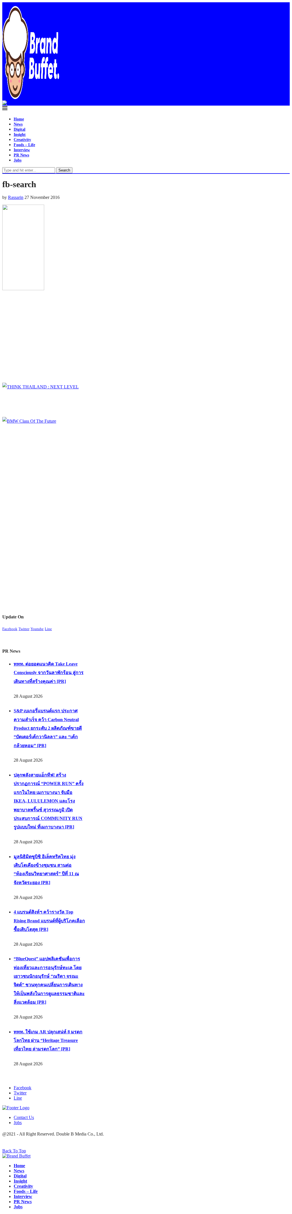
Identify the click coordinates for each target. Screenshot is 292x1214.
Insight (20, 134)
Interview (22, 150)
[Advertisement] (104, 338)
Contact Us (24, 1117)
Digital (19, 129)
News (18, 124)
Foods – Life (24, 145)
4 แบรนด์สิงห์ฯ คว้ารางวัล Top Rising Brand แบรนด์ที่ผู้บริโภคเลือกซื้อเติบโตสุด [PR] (49, 921)
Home (19, 119)
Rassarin (15, 197)
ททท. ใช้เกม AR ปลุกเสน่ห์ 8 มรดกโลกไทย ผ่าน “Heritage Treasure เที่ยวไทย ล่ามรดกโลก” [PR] (48, 1040)
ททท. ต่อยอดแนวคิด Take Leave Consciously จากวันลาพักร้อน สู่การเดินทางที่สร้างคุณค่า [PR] (49, 673)
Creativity (22, 140)
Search (64, 170)
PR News (21, 155)
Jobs (17, 160)
